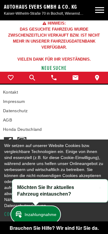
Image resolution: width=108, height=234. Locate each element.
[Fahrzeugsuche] (32, 78)
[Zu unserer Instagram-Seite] (21, 138)
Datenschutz (15, 110)
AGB (7, 120)
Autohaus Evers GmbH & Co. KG (40, 7)
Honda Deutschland (22, 129)
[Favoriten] (11, 78)
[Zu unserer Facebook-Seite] (8, 138)
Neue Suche (54, 68)
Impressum (14, 101)
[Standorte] (97, 78)
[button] (35, 214)
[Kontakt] (75, 78)
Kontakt (10, 92)
